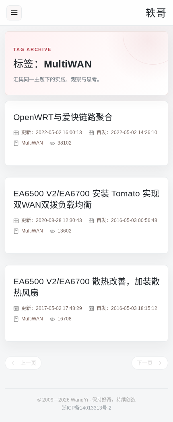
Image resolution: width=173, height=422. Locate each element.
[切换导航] (14, 12)
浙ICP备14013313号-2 (86, 408)
